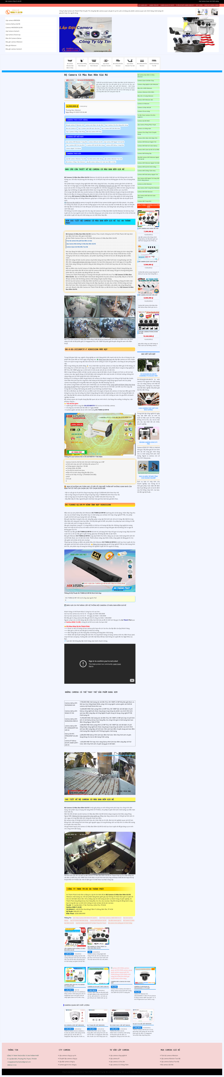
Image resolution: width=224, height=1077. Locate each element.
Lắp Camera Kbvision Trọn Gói (113, 159)
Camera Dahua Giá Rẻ (13, 24)
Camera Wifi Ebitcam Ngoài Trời (147, 142)
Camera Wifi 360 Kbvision (145, 192)
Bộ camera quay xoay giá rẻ (148, 261)
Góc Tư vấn (199, 5)
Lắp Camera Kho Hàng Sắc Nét (149, 228)
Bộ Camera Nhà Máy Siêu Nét (148, 295)
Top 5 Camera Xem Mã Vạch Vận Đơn (89, 128)
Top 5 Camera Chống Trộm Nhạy (75, 131)
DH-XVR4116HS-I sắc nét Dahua (120, 1025)
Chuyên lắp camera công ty (68, 1059)
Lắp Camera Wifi (142, 5)
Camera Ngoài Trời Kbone (73, 148)
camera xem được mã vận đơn (94, 125)
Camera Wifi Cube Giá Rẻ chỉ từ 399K (148, 149)
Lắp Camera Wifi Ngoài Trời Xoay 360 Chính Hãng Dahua (148, 179)
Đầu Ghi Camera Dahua (13, 38)
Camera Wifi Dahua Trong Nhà (115, 145)
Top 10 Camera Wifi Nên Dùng (79, 920)
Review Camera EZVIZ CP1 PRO (148, 443)
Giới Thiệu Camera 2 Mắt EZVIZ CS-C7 (110, 918)
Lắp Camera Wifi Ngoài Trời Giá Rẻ (114, 142)
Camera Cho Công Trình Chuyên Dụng (147, 133)
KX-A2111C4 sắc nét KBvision (142, 1024)
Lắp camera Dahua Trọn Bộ (170, 1062)
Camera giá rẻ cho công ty (67, 1065)
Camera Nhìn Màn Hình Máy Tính (147, 138)
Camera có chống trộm (144, 128)
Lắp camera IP (114, 1059)
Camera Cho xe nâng (144, 111)
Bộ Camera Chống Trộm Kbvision (75, 162)
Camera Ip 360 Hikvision (145, 184)
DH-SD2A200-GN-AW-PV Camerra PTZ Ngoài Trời (148, 375)
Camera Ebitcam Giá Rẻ (95, 142)
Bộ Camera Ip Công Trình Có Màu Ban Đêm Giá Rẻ (97, 947)
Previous (66, 34)
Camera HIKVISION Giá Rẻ (14, 27)
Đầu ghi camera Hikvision (14, 42)
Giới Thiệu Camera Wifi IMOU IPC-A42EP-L (85, 918)
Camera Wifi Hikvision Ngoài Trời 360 (148, 163)
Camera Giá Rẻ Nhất (144, 121)
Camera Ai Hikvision (143, 103)
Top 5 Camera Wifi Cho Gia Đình (75, 145)
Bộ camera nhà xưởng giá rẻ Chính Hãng (120, 923)
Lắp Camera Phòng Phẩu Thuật (147, 125)
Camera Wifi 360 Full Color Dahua (147, 146)
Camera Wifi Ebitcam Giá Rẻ (98, 920)
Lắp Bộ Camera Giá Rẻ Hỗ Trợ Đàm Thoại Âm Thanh (91, 923)
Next (158, 34)
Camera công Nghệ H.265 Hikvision (148, 84)
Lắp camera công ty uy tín (67, 1055)
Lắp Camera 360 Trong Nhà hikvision (148, 188)
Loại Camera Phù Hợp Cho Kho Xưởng (148, 409)
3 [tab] (114, 50)
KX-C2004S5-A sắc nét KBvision (74, 1025)
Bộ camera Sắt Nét (167, 1065)
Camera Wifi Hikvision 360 (145, 100)
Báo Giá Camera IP (71, 128)
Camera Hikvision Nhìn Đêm (146, 92)
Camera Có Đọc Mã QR (144, 107)
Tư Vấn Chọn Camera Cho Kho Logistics (146, 116)
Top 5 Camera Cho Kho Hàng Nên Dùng (116, 125)
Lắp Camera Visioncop (13, 35)
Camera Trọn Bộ (153, 5)
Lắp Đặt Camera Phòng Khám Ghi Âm (148, 332)
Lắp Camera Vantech (12, 31)
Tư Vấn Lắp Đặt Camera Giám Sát (185, 5)
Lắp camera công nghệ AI (118, 1055)
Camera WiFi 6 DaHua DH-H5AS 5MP (120, 982)
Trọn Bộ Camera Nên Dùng (95, 159)
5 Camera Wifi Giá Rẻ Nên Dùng (95, 145)
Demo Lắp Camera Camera (211, 5)
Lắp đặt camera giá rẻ (114, 920)
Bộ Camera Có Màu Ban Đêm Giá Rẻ (86, 75)
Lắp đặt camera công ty (67, 1062)
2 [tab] (112, 50)
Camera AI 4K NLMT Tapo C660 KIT (98, 986)
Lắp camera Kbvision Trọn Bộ (170, 1059)
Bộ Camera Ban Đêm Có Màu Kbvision (146, 76)
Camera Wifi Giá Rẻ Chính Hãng (147, 167)
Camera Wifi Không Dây (144, 153)
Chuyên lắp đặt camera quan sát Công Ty (180, 26)
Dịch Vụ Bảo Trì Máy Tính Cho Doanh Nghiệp (148, 477)
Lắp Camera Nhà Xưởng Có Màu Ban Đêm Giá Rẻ (74, 949)
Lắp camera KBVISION (13, 20)
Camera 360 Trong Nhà (144, 201)
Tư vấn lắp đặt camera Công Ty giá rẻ (179, 43)
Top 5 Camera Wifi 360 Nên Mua (110, 128)
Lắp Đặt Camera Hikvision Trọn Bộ (76, 159)
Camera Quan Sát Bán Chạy (146, 80)
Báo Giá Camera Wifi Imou (94, 131)
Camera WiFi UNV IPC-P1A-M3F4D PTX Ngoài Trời (74, 985)
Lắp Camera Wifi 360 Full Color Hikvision (146, 196)
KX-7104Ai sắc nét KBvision (95, 1025)
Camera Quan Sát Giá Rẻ (167, 5)
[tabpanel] (112, 34)
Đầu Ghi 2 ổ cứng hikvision (145, 96)
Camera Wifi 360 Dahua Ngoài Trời (148, 174)
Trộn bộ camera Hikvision (169, 1055)
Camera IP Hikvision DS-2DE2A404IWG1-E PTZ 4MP (142, 987)
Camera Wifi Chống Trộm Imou (147, 170)
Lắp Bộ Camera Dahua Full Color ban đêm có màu (101, 162)
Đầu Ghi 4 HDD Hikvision (145, 88)
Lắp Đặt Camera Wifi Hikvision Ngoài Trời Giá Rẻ (148, 158)
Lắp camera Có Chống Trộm (119, 1065)
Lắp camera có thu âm (117, 1062)
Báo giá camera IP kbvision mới (75, 125)
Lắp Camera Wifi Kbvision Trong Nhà (76, 142)
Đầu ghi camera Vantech (14, 49)
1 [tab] (109, 50)
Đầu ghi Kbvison (11, 45)
